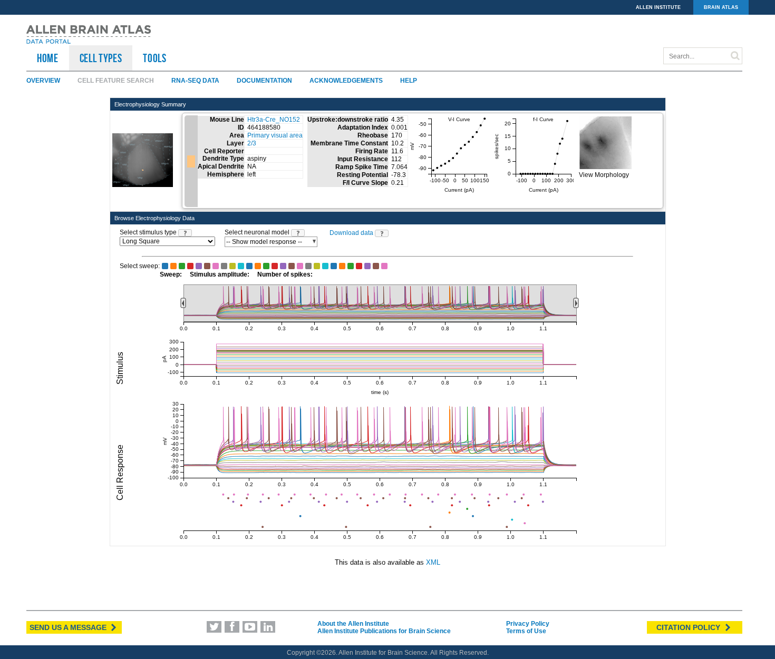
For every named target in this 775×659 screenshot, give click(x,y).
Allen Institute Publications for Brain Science (384, 631)
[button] (185, 233)
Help (408, 80)
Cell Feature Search (116, 80)
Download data (351, 233)
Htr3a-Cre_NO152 (273, 119)
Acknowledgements (346, 80)
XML (433, 562)
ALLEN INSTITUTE (658, 7)
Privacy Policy (527, 623)
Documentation (264, 80)
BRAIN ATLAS (721, 7)
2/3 (251, 143)
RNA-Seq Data (195, 80)
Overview (43, 80)
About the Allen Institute (353, 623)
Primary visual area (275, 135)
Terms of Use (526, 631)
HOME (48, 58)
